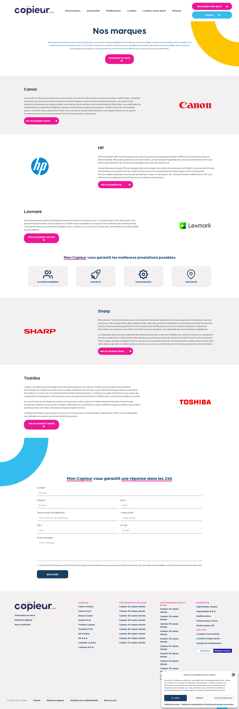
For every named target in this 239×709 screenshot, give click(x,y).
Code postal (127, 512)
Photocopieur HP (205, 625)
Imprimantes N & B (205, 611)
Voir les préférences (223, 698)
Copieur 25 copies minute (132, 611)
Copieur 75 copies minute (132, 642)
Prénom (41, 500)
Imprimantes (93, 10)
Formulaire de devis (25, 615)
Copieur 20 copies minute (132, 606)
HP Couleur (84, 633)
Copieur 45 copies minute (132, 624)
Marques (176, 10)
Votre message (44, 537)
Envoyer (52, 574)
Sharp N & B (84, 620)
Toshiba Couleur (86, 624)
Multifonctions (113, 10)
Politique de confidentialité (84, 700)
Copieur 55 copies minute (132, 633)
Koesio (37, 700)
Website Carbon (222, 650)
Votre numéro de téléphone (51, 512)
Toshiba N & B (85, 629)
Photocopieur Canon (207, 620)
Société (41, 487)
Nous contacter (22, 624)
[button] (233, 674)
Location (131, 10)
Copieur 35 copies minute (132, 620)
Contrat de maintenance (208, 643)
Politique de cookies (172, 704)
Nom (123, 500)
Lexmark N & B (85, 647)
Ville (39, 525)
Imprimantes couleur (207, 606)
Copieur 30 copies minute (132, 615)
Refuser (199, 698)
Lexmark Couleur (87, 642)
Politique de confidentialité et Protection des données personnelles (207, 704)
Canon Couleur (85, 606)
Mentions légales (23, 619)
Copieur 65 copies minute (132, 638)
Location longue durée (208, 638)
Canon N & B (84, 611)
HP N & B (82, 638)
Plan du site (110, 700)
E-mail (124, 525)
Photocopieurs (72, 10)
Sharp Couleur (85, 615)
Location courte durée (154, 10)
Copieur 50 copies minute (132, 629)
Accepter (175, 698)
